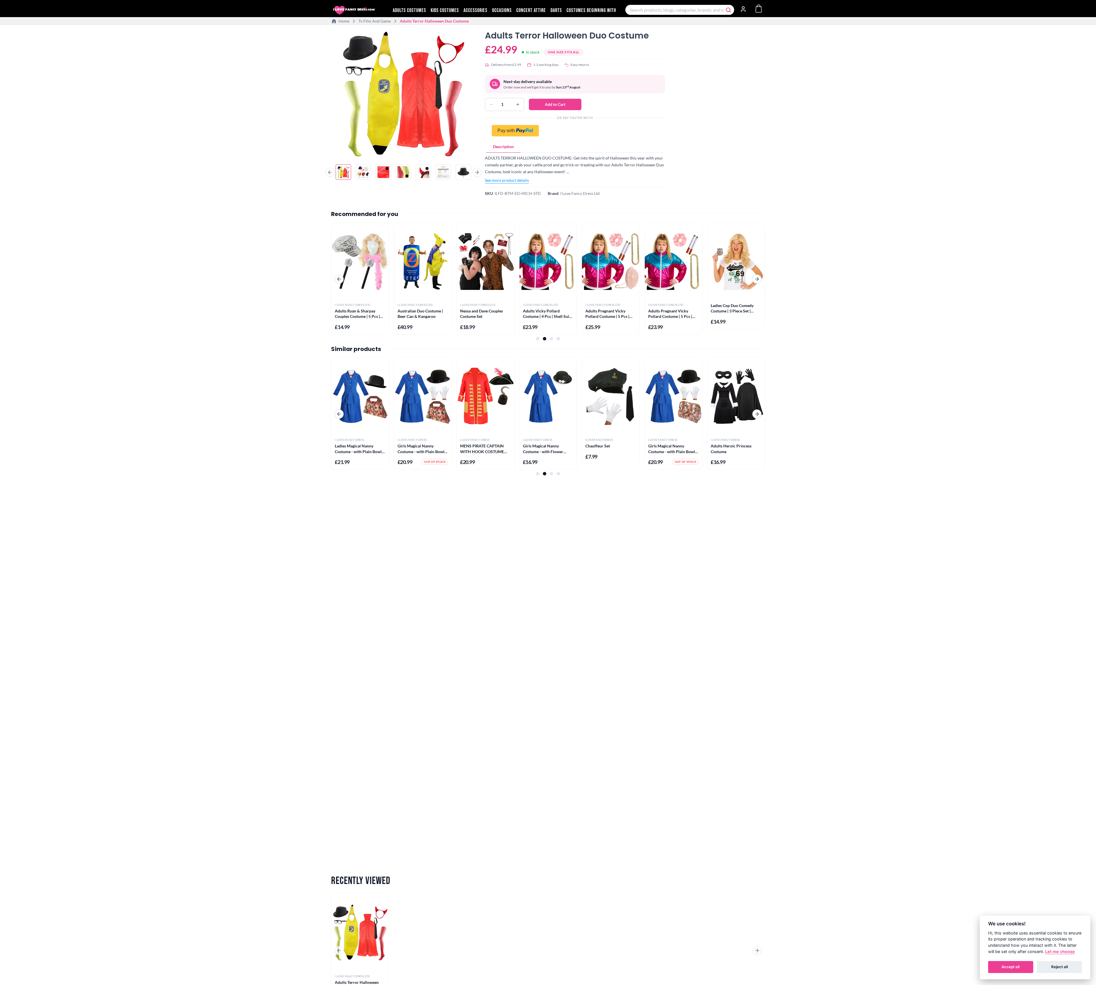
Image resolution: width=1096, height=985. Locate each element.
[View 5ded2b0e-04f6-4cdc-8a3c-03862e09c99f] (423, 172)
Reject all (1059, 966)
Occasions (502, 10)
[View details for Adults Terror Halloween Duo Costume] (360, 932)
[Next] (476, 172)
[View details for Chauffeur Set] (610, 396)
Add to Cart (555, 104)
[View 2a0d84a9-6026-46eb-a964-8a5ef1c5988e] (443, 172)
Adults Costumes (409, 10)
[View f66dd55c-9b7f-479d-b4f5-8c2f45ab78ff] (383, 172)
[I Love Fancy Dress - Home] (359, 10)
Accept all (1011, 966)
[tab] (503, 146)
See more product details (507, 180)
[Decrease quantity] (491, 104)
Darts (556, 10)
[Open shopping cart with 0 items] (758, 8)
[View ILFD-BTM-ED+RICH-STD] (343, 172)
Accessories (475, 10)
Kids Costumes (445, 10)
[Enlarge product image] (403, 94)
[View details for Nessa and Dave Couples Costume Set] (485, 261)
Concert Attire (531, 10)
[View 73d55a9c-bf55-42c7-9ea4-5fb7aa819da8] (403, 172)
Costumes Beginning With (591, 10)
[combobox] (679, 10)
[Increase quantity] (517, 104)
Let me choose (1060, 951)
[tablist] (575, 147)
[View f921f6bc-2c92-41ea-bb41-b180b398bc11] (463, 172)
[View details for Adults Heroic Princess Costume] (736, 396)
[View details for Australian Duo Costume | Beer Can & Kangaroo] (423, 261)
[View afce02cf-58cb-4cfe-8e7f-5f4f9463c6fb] (363, 172)
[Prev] (330, 172)
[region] (403, 95)
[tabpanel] (575, 169)
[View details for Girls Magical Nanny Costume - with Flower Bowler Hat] (548, 396)
